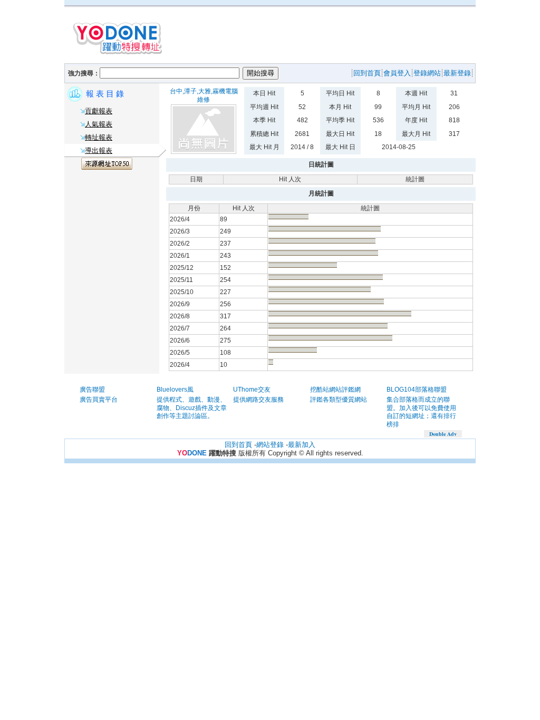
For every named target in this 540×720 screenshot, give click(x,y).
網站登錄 (270, 445)
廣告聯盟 (92, 389)
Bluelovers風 (175, 389)
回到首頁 (238, 445)
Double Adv (443, 433)
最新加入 (301, 445)
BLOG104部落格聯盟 (417, 389)
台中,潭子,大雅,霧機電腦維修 (204, 95)
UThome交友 (252, 389)
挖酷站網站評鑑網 (335, 389)
